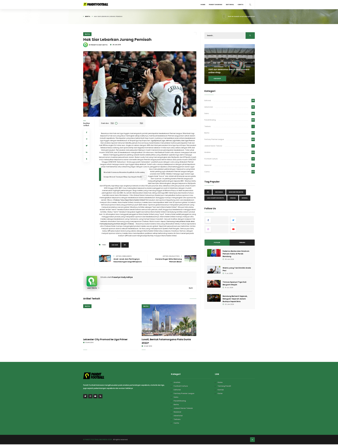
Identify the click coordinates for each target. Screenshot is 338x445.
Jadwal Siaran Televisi (213, 146)
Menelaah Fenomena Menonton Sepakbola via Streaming (124, 172)
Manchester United (236, 192)
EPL (125, 245)
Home (203, 4)
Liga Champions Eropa (215, 198)
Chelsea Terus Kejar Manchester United (128, 200)
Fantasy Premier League (214, 139)
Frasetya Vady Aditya (122, 277)
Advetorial (208, 107)
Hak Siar (115, 245)
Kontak (221, 390)
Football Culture (211, 159)
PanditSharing (210, 120)
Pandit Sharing (215, 4)
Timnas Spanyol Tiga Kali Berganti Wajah (234, 283)
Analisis (207, 152)
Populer (217, 243)
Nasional (207, 165)
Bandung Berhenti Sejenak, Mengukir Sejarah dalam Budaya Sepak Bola (235, 299)
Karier (220, 393)
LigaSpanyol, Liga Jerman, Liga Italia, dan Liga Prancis (173, 140)
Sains (206, 113)
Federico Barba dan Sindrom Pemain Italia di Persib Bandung (236, 254)
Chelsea (233, 198)
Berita (87, 16)
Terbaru (207, 126)
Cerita (240, 4)
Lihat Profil (92, 288)
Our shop (217, 79)
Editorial (230, 4)
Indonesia (219, 192)
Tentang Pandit (224, 386)
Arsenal (245, 198)
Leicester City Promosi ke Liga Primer (105, 339)
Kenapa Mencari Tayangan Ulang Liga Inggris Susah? (123, 177)
